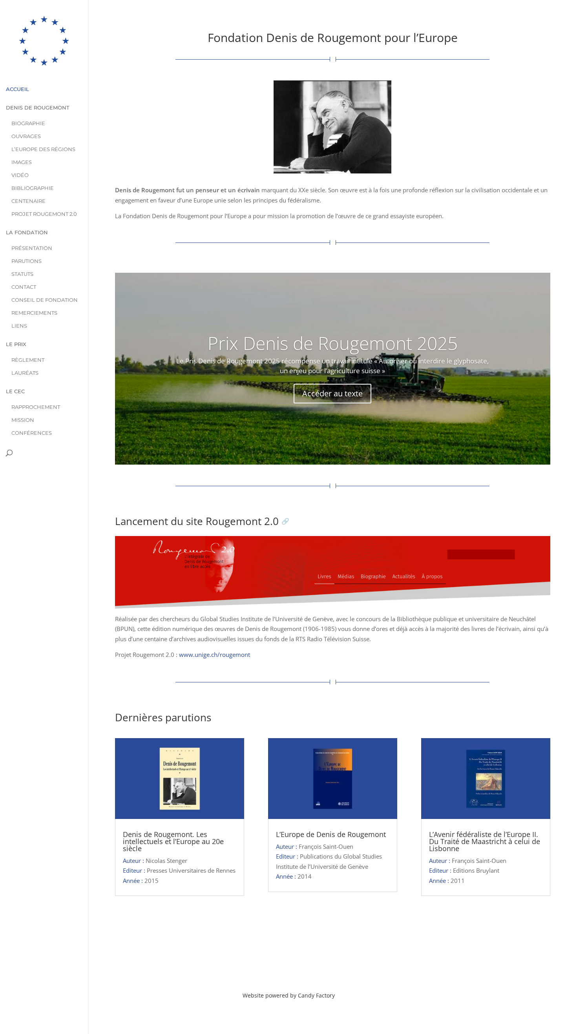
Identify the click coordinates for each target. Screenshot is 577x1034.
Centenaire (28, 201)
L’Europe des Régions (43, 149)
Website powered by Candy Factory (289, 995)
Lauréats (24, 373)
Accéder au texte (332, 393)
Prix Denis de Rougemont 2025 (333, 343)
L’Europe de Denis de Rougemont (331, 834)
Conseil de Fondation (44, 300)
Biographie (28, 123)
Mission (22, 420)
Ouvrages (26, 136)
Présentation (31, 248)
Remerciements (34, 313)
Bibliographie (32, 188)
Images (21, 162)
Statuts (22, 274)
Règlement (27, 360)
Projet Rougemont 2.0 (44, 214)
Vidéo (20, 175)
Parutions (26, 261)
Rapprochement (35, 407)
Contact (23, 287)
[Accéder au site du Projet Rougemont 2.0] (332, 575)
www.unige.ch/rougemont (214, 654)
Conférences (31, 433)
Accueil (17, 89)
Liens (19, 326)
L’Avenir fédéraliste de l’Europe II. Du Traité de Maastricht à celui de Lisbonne (484, 841)
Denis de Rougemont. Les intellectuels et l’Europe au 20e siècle (173, 841)
